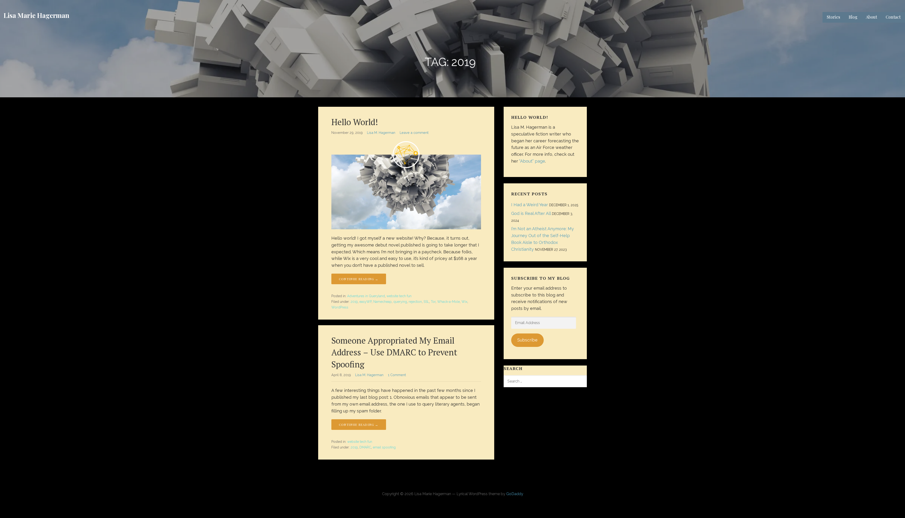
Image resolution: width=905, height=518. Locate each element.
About (871, 17)
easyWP (365, 302)
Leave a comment (414, 133)
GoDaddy (514, 494)
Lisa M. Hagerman (381, 133)
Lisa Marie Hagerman (36, 15)
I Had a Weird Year (529, 204)
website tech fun (399, 296)
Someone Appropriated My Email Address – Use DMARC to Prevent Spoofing (394, 352)
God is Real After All (531, 213)
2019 (354, 302)
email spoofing (384, 447)
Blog (853, 17)
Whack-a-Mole (448, 302)
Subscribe (527, 339)
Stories (833, 17)
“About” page (532, 161)
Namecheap (382, 302)
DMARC (365, 447)
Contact (893, 17)
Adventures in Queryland (366, 296)
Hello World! (354, 121)
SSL (426, 302)
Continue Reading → (358, 279)
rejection (415, 302)
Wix (464, 302)
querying (400, 302)
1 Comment (397, 375)
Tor (433, 302)
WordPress (339, 307)
